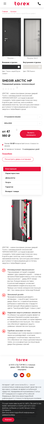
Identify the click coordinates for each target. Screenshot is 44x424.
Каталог (14, 11)
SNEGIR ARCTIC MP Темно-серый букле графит (19, 13)
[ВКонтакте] (15, 375)
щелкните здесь (8, 415)
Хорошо (8, 420)
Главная (5, 11)
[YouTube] (22, 375)
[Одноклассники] (28, 375)
